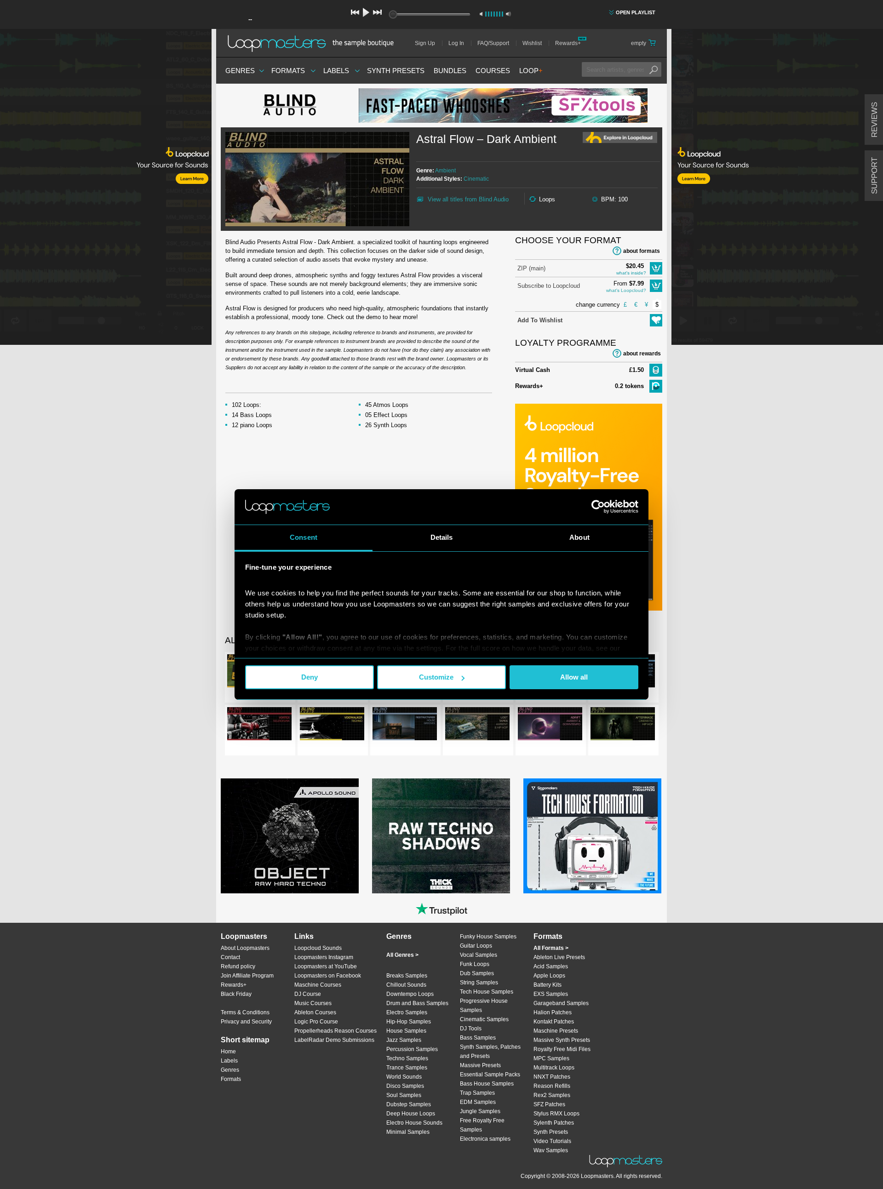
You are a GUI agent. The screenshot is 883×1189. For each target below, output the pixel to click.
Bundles (450, 70)
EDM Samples (478, 1102)
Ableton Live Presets (559, 957)
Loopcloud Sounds (318, 948)
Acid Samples (550, 966)
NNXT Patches (551, 1077)
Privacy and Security (246, 1021)
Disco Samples (405, 1086)
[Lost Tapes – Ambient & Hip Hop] (477, 725)
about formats (641, 251)
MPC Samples (551, 1058)
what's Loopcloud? (626, 290)
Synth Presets (395, 70)
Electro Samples (406, 1012)
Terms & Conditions (245, 1012)
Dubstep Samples (408, 1104)
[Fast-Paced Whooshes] (503, 105)
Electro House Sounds (414, 1123)
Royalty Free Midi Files (562, 1049)
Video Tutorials (552, 1141)
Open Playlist (635, 12)
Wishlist (532, 43)
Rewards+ (568, 43)
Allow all (574, 677)
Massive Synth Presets (561, 1040)
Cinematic (476, 179)
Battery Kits (547, 985)
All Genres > (402, 955)
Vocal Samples (478, 955)
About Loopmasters (245, 948)
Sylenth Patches (553, 1123)
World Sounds (404, 1077)
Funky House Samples (488, 936)
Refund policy (238, 966)
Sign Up (425, 43)
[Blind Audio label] (290, 106)
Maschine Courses (317, 985)
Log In (456, 43)
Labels (336, 70)
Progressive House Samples (484, 1005)
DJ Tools (471, 1028)
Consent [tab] (303, 537)
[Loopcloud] (106, 188)
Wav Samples (550, 1150)
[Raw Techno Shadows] (441, 835)
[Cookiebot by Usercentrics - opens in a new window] (598, 507)
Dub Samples (477, 973)
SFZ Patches (549, 1104)
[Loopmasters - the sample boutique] (314, 43)
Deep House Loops (410, 1113)
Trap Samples (477, 1093)
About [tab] (579, 537)
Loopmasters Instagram (323, 957)
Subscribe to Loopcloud (548, 285)
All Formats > (550, 948)
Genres (240, 70)
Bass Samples (478, 1038)
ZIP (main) (531, 268)
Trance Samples (406, 1067)
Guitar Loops (476, 946)
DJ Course (307, 994)
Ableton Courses (315, 1012)
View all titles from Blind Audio (468, 199)
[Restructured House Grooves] (405, 725)
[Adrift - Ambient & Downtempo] (550, 725)
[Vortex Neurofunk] (259, 725)
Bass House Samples (487, 1083)
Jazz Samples (403, 1040)
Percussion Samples (412, 1049)
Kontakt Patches (553, 1021)
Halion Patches (552, 1012)
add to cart (656, 268)
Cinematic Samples (484, 1019)
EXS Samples (550, 994)
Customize (436, 677)
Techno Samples (407, 1058)
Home (228, 1051)
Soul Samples (403, 1095)
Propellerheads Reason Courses (335, 1031)
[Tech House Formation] (592, 835)
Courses (493, 70)
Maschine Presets (555, 1031)
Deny (309, 677)
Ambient (445, 170)
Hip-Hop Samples (408, 1021)
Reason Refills (551, 1086)
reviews (874, 119)
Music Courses (313, 1003)
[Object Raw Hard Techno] (290, 835)
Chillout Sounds (406, 985)
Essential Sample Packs (490, 1074)
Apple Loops (549, 975)
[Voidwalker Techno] (332, 725)
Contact (230, 957)
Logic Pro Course (316, 1021)
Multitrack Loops (553, 1067)
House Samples (406, 1031)
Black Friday (236, 994)
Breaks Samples (406, 975)
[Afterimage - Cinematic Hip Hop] (623, 725)
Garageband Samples (561, 1003)
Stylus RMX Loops (556, 1113)
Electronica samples (485, 1139)
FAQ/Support (493, 43)
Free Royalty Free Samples (482, 1125)
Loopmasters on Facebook (327, 975)
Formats (288, 70)
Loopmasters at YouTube (325, 966)
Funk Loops (474, 964)
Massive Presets (480, 1065)
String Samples (479, 982)
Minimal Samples (408, 1132)
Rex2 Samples (551, 1095)
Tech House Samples (486, 992)
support (874, 175)
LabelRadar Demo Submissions (334, 1040)
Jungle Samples (480, 1111)
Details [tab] (441, 537)
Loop (531, 70)
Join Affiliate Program (247, 975)
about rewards (642, 353)
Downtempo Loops (410, 994)
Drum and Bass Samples (417, 1003)
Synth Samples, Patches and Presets (490, 1051)
